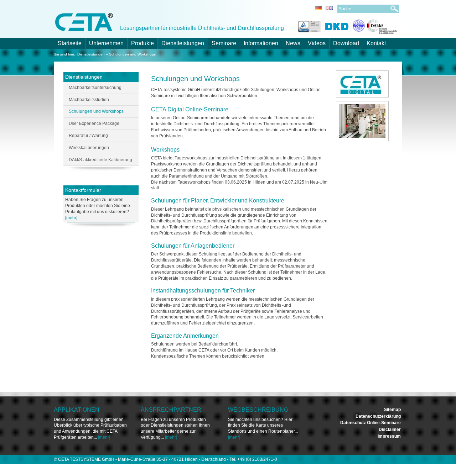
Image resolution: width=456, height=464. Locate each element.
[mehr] (71, 217)
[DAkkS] (375, 25)
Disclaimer (390, 429)
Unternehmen (106, 43)
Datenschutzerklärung (378, 416)
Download (346, 43)
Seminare (224, 43)
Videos (317, 43)
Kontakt (376, 43)
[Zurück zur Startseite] (84, 22)
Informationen (261, 43)
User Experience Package (94, 123)
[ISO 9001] (308, 25)
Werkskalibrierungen (89, 147)
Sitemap (392, 409)
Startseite (70, 43)
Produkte (142, 43)
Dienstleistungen (182, 43)
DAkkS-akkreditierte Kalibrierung (100, 159)
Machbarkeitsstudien (89, 99)
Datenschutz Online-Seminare (370, 422)
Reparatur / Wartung (88, 135)
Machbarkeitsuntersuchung (95, 87)
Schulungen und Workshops (132, 54)
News (293, 43)
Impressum (389, 436)
